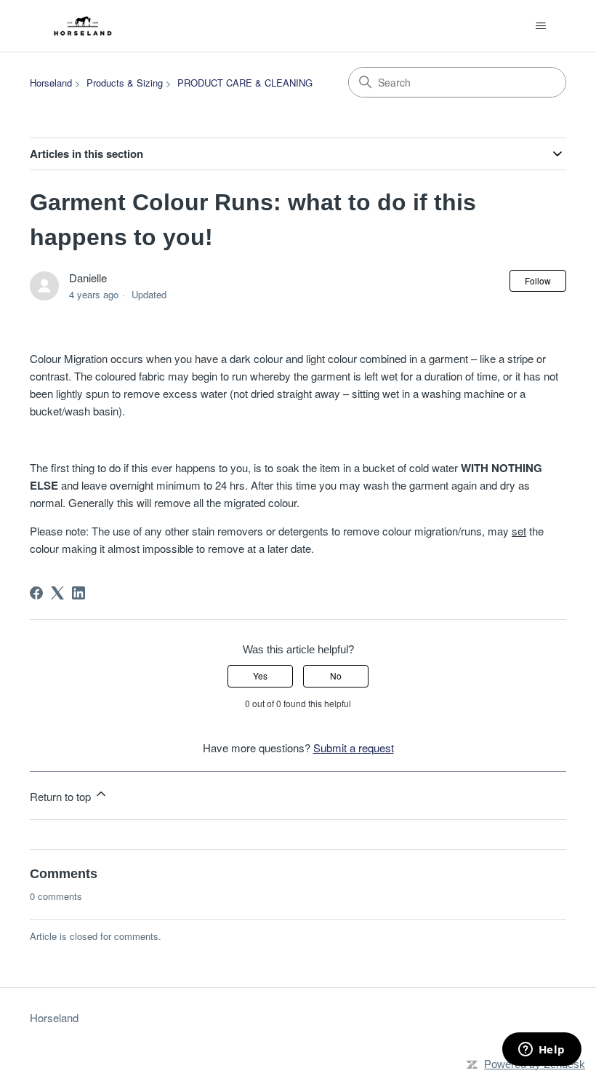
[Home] (83, 25)
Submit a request (353, 747)
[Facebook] (36, 592)
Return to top (62, 796)
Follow (538, 280)
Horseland (51, 82)
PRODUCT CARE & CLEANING (245, 82)
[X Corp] (57, 592)
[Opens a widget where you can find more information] (541, 1050)
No (336, 675)
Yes (260, 675)
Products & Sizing (124, 82)
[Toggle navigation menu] (540, 26)
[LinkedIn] (78, 592)
